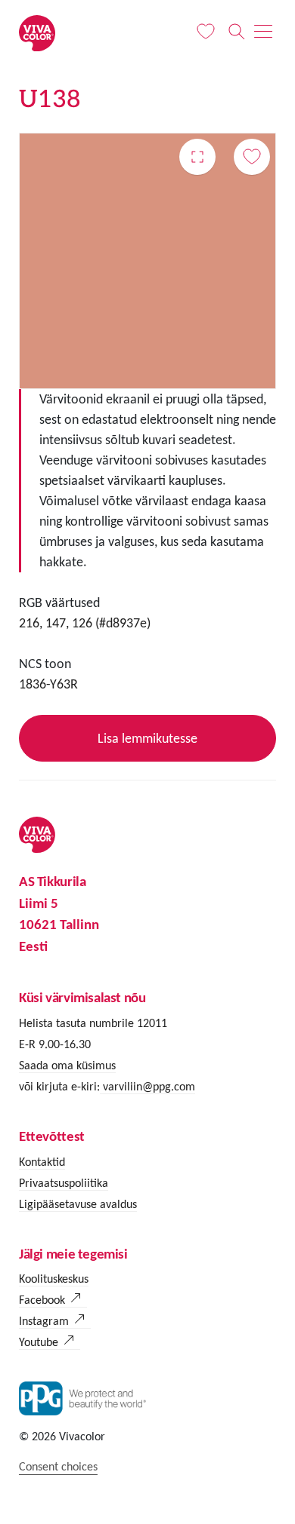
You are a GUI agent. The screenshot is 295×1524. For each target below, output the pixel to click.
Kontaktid (42, 1161)
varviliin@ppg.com (147, 1086)
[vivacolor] (37, 32)
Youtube (38, 1342)
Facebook (42, 1299)
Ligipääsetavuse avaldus (78, 1204)
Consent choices (58, 1466)
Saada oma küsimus (67, 1065)
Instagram (44, 1321)
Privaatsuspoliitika (63, 1183)
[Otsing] (236, 32)
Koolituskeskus (53, 1278)
